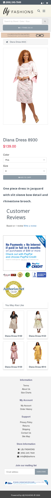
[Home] (7, 41)
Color (6, 154)
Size (5, 166)
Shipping (26, 429)
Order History (26, 409)
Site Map (26, 436)
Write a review (30, 225)
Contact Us (26, 432)
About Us (26, 389)
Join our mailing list (26, 465)
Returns (26, 425)
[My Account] (42, 3)
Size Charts (26, 392)
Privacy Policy (26, 422)
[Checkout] (47, 3)
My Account (26, 405)
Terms (26, 385)
